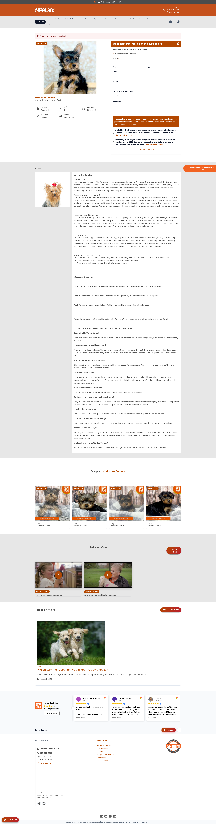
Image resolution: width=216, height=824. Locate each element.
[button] (73, 708)
